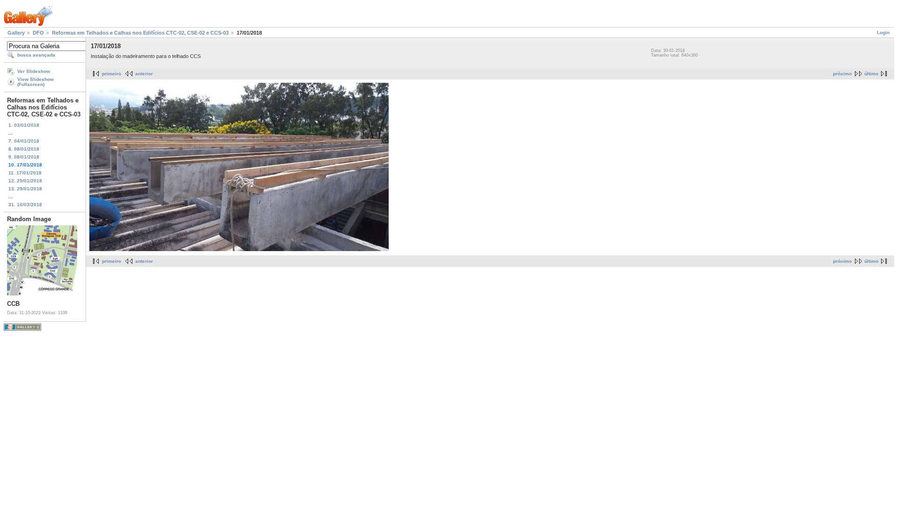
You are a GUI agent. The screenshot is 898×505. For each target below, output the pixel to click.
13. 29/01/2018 (25, 188)
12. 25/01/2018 (25, 180)
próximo (842, 73)
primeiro (111, 73)
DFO (38, 33)
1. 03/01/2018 (23, 125)
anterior (144, 73)
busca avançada (36, 55)
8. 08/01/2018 (23, 149)
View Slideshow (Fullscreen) (35, 82)
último (871, 73)
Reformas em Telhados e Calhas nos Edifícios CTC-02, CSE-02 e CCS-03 (140, 33)
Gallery (16, 33)
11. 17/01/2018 (25, 172)
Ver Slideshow (33, 71)
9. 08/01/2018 (23, 156)
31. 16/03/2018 (25, 204)
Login (883, 32)
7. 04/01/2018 (23, 141)
